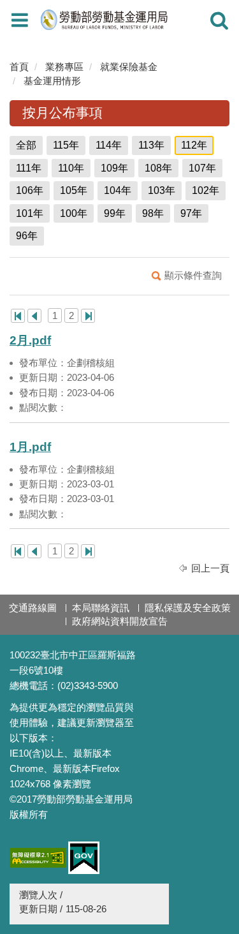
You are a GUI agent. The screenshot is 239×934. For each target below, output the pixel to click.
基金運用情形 (52, 80)
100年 (73, 213)
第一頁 (18, 316)
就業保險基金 (128, 66)
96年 (27, 235)
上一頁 (34, 316)
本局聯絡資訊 (100, 607)
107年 (202, 168)
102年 (205, 190)
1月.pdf (30, 447)
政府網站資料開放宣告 (120, 621)
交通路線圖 (33, 607)
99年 (115, 213)
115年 (66, 145)
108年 (158, 168)
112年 (194, 145)
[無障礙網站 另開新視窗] (38, 858)
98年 (153, 213)
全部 (26, 145)
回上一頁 (210, 568)
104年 (117, 190)
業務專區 (64, 66)
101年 (29, 213)
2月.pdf (30, 340)
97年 (191, 213)
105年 (73, 190)
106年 (29, 190)
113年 (151, 145)
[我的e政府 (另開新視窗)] (83, 857)
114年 (109, 145)
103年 (161, 190)
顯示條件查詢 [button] (193, 275)
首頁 (19, 66)
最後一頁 (88, 316)
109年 (114, 168)
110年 (71, 168)
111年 (28, 168)
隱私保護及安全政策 (188, 607)
